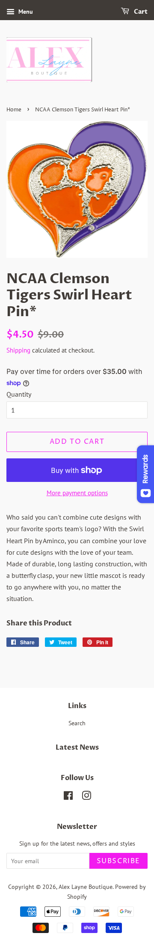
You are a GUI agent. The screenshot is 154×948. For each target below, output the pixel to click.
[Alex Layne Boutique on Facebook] (68, 797)
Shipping (18, 350)
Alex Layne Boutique (86, 887)
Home (13, 110)
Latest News (77, 747)
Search (77, 723)
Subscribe (118, 861)
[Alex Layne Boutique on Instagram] (86, 797)
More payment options (77, 493)
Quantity (18, 394)
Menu (25, 11)
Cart (140, 12)
